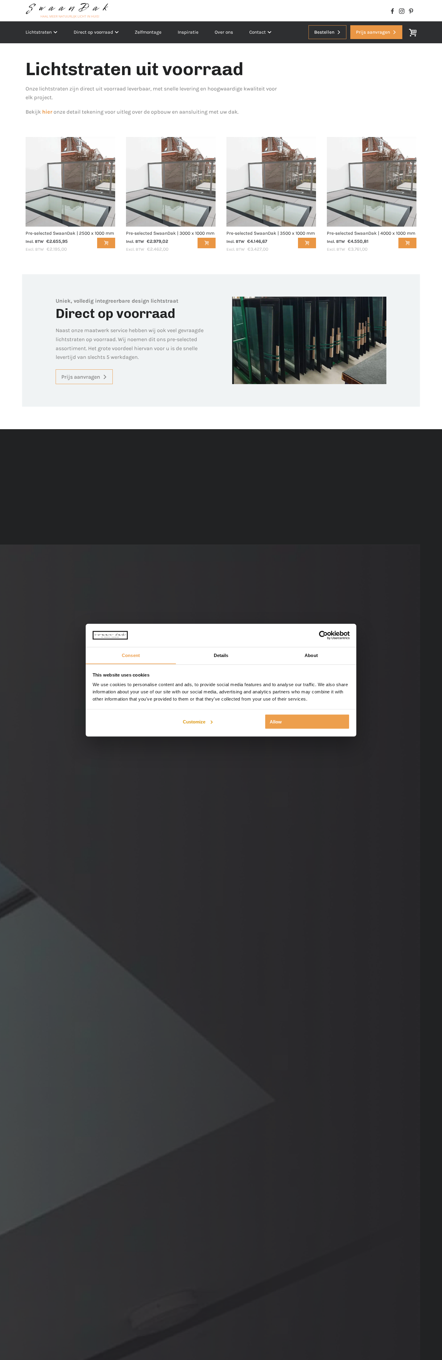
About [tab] (311, 655)
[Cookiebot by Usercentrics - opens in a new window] (323, 635)
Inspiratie (188, 32)
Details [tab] (221, 655)
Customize (194, 721)
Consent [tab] (131, 655)
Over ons (224, 32)
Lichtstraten (39, 32)
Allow (276, 721)
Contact (257, 32)
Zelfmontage (148, 32)
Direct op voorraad (93, 32)
